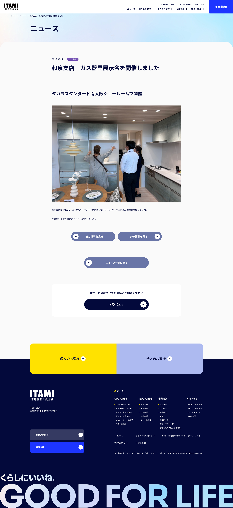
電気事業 (144, 408)
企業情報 (180, 9)
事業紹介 (163, 412)
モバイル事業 (146, 420)
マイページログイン (169, 4)
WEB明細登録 (185, 4)
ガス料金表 (140, 443)
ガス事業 (144, 404)
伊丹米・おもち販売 (124, 412)
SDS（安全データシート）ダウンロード (181, 435)
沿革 (161, 416)
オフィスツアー (194, 412)
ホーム (13, 15)
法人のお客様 (163, 9)
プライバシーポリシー (159, 453)
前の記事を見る (94, 236)
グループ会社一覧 (167, 424)
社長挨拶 (163, 404)
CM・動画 (192, 416)
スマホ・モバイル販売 (124, 420)
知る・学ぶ (196, 9)
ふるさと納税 (121, 424)
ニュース (131, 9)
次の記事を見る (139, 236)
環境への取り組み (195, 404)
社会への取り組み (195, 408)
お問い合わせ (199, 4)
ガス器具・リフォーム (124, 408)
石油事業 (144, 412)
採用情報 (221, 7)
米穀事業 (144, 416)
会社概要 (163, 408)
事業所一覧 (164, 420)
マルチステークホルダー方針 (137, 453)
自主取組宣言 (119, 453)
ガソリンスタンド (123, 416)
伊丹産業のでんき (123, 404)
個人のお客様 (145, 9)
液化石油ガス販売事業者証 (170, 428)
